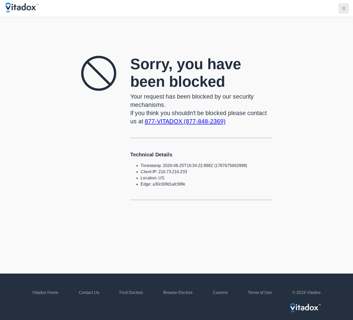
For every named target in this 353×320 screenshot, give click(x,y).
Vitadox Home (45, 292)
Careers (220, 292)
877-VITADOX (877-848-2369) (185, 121)
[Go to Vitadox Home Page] (22, 11)
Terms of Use (260, 292)
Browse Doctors (178, 292)
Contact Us (89, 292)
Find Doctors (131, 292)
